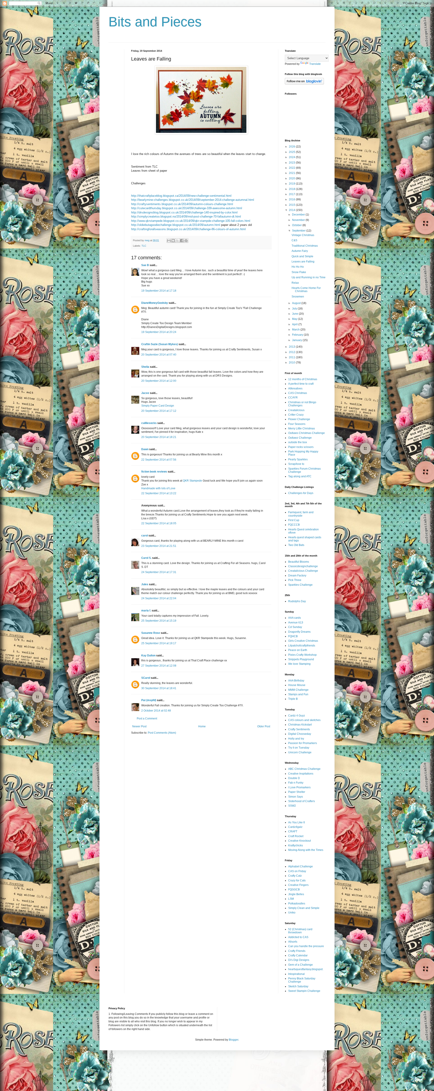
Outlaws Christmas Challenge (306, 433)
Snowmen (298, 296)
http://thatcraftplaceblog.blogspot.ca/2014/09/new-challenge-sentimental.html (181, 195)
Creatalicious (296, 410)
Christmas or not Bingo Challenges (302, 404)
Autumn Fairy (300, 251)
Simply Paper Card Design (157, 405)
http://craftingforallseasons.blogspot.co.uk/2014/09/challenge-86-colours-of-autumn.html (188, 229)
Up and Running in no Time (309, 277)
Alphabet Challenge (300, 866)
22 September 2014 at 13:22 (158, 493)
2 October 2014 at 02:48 (156, 710)
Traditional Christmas (305, 245)
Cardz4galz (295, 827)
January (297, 340)
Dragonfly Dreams (299, 631)
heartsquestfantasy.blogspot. (305, 969)
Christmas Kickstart (300, 724)
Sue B (145, 265)
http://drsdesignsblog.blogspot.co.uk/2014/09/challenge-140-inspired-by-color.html (184, 212)
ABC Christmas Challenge (304, 768)
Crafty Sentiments (299, 729)
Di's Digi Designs (298, 960)
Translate (315, 64)
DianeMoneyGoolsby (154, 302)
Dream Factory (297, 575)
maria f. (146, 610)
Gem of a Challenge (300, 964)
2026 (292, 146)
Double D (294, 778)
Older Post (263, 726)
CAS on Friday (297, 871)
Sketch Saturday (298, 986)
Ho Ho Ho (298, 266)
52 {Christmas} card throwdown (300, 931)
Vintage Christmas (303, 235)
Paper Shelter (296, 792)
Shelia (145, 366)
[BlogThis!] (173, 240)
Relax (295, 282)
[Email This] (169, 240)
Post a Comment (147, 718)
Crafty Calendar (298, 955)
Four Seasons (296, 424)
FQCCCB (294, 524)
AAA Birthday (296, 680)
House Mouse (296, 685)
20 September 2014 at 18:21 (158, 437)
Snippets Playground (301, 659)
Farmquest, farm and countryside (301, 514)
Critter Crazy (296, 414)
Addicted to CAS (298, 937)
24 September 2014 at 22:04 (158, 598)
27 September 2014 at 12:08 (158, 665)
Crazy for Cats (297, 880)
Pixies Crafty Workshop (302, 654)
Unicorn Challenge (299, 752)
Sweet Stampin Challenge (304, 991)
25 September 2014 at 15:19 (158, 620)
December (299, 214)
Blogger (233, 1039)
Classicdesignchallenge (303, 566)
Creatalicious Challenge (303, 570)
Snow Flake (299, 272)
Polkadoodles (296, 903)
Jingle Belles (296, 894)
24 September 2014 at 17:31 (158, 572)
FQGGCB (294, 889)
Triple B (293, 698)
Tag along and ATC (299, 476)
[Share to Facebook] (181, 240)
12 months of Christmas (302, 379)
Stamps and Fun (298, 694)
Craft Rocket (295, 836)
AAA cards (294, 617)
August (296, 303)
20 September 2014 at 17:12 (158, 410)
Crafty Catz (295, 875)
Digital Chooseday (299, 733)
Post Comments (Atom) (162, 732)
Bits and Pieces (155, 21)
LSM (291, 898)
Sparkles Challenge (300, 584)
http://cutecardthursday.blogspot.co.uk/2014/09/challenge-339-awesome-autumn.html (186, 208)
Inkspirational (296, 974)
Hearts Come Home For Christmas (306, 289)
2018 (292, 189)
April (295, 324)
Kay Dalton (148, 655)
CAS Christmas (297, 393)
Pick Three (294, 580)
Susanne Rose (150, 632)
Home (202, 726)
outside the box (297, 442)
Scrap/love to (296, 464)
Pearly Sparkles (298, 459)
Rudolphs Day (297, 601)
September (299, 230)
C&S (294, 240)
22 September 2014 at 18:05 (158, 523)
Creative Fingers (298, 885)
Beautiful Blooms (298, 561)
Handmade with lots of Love (158, 488)
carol (144, 535)
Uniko (291, 912)
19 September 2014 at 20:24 (158, 332)
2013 (292, 346)
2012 (292, 352)
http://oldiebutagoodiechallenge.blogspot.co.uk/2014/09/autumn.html (175, 225)
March (296, 329)
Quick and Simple (302, 256)
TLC (144, 245)
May (295, 319)
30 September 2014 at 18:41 (158, 688)
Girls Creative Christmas (303, 640)
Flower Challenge (299, 419)
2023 (292, 162)
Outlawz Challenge (300, 437)
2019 (292, 183)
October (297, 225)
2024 (292, 157)
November (299, 220)
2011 (292, 357)
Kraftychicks (295, 845)
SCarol (145, 677)
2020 (292, 178)
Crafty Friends (296, 951)
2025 (292, 152)
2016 (292, 199)
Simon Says (295, 796)
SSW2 (292, 805)
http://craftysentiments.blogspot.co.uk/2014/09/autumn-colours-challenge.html (182, 204)
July (295, 308)
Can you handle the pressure (306, 946)
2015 (292, 204)
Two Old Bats (296, 545)
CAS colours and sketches (304, 720)
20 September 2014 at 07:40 (158, 354)
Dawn (145, 449)
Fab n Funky (295, 782)
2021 (292, 173)
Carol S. (146, 558)
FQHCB (293, 636)
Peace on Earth (297, 650)
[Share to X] (177, 240)
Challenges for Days (300, 493)
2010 (292, 362)
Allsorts (292, 941)
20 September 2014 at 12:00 (158, 380)
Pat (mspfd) (148, 700)
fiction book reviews (154, 471)
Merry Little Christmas (301, 428)
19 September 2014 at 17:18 (158, 290)
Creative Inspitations (300, 773)
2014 (292, 210)
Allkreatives (295, 388)
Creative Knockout (299, 840)
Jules (144, 584)
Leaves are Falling (303, 261)
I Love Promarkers (299, 787)
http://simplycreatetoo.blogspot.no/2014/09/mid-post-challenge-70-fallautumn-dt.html (186, 216)
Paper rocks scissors (301, 447)
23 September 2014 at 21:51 (158, 546)
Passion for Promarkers (302, 743)
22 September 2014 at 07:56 (158, 459)
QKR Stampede (192, 480)
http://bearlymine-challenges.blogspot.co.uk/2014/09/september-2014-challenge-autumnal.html (192, 199)
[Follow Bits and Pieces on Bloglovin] (304, 83)
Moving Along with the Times (305, 850)
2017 (292, 194)
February (298, 334)
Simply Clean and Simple (303, 908)
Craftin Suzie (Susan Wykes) (159, 344)
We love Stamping (299, 663)
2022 (292, 167)
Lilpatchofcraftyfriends (301, 645)
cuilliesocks (149, 423)
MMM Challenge (298, 689)
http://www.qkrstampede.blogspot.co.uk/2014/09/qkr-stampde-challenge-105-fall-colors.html (190, 220)
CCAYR (293, 397)
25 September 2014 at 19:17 (158, 643)
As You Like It (296, 822)
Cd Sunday (295, 627)
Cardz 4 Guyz (296, 715)
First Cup (293, 520)
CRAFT (292, 831)
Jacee (145, 393)
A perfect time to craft (301, 383)
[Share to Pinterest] (186, 240)
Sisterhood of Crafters (301, 801)
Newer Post (139, 726)
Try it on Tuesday (298, 747)
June (295, 313)
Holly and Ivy (296, 738)
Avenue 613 (295, 622)
